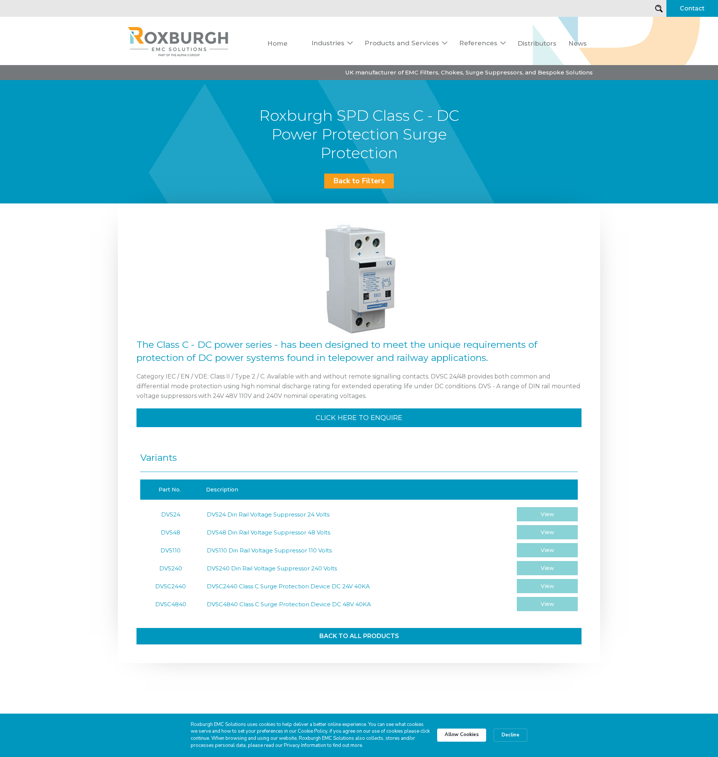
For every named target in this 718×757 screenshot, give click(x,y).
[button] (332, 43)
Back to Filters (359, 181)
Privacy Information (305, 745)
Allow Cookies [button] (462, 734)
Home (277, 43)
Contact (692, 8)
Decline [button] (510, 735)
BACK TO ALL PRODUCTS (359, 636)
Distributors (537, 43)
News (577, 43)
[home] (178, 41)
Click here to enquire (359, 418)
